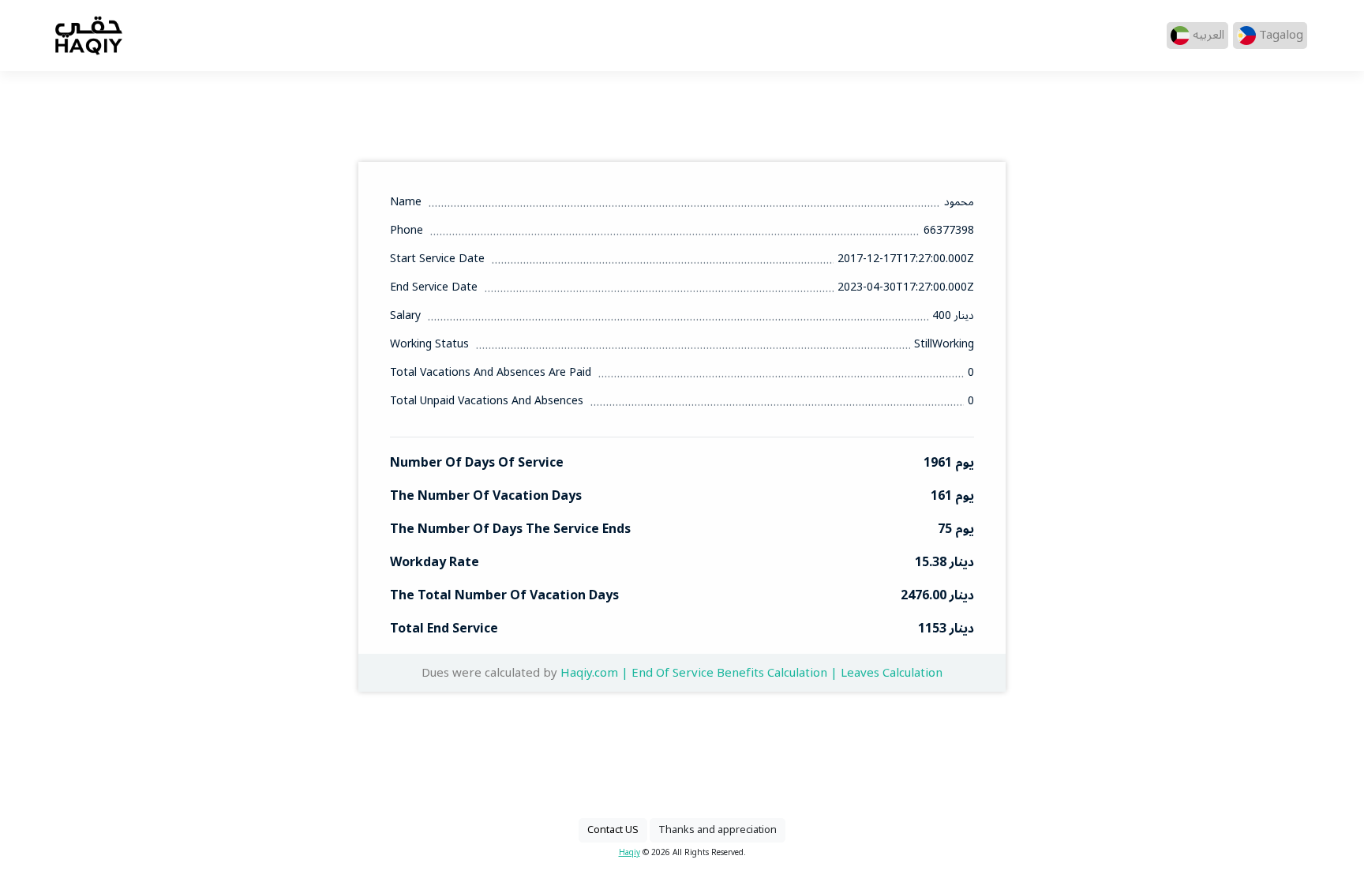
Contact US (613, 830)
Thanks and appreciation (717, 830)
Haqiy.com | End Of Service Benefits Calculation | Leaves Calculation (751, 673)
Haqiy (629, 852)
